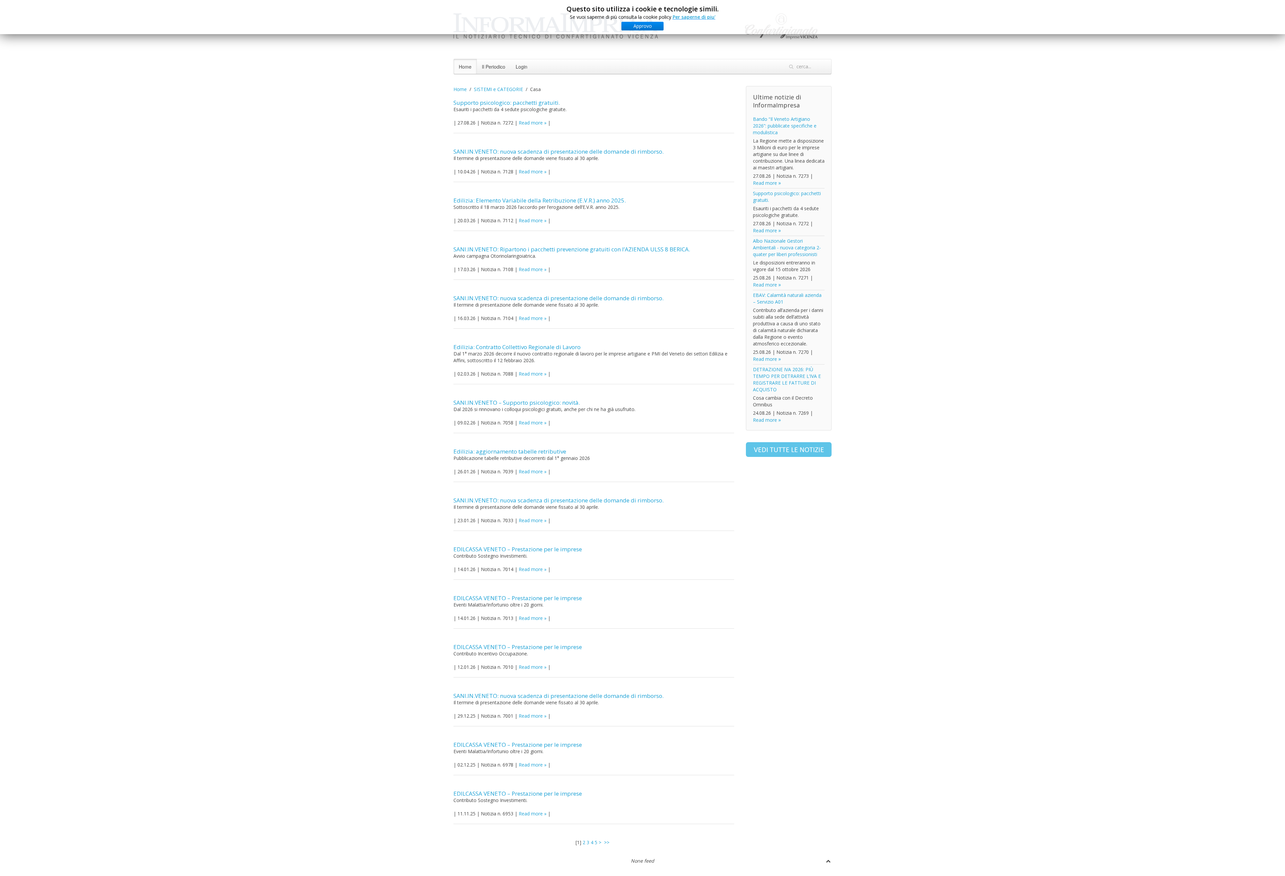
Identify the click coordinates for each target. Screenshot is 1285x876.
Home (465, 66)
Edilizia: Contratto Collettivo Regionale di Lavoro (517, 347)
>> (607, 842)
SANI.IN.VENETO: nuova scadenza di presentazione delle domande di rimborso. (558, 151)
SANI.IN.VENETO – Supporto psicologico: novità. (516, 402)
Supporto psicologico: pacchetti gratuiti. (506, 102)
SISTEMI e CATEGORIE (498, 89)
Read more (531, 123)
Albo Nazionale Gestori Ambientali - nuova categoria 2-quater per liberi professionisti (787, 247)
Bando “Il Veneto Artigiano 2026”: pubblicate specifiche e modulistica (785, 126)
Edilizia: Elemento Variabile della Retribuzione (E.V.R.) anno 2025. (539, 200)
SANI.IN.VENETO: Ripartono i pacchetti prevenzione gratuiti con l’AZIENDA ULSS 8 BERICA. (571, 249)
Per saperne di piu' (694, 17)
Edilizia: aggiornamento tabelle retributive (509, 451)
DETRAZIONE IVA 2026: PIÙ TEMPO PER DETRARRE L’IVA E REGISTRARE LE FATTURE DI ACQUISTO (787, 379)
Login (521, 66)
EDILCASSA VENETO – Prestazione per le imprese (517, 549)
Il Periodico (493, 66)
